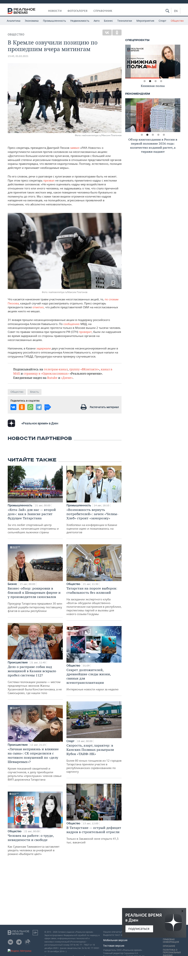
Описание (169, 946)
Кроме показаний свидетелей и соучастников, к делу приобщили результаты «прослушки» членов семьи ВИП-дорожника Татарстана (35, 764)
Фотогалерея (78, 10)
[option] (152, 61)
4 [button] (161, 81)
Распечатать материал (104, 407)
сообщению (71, 324)
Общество (177, 20)
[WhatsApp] (30, 407)
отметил (38, 307)
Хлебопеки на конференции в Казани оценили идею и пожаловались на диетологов (92, 521)
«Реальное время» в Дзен (39, 423)
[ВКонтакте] (107, 32)
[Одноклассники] (117, 32)
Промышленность (54, 20)
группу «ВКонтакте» (84, 369)
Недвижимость (79, 20)
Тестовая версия (113, 945)
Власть (34, 391)
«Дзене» (67, 378)
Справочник (102, 10)
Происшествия (18, 662)
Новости (55, 10)
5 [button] (164, 135)
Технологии (124, 20)
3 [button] (155, 81)
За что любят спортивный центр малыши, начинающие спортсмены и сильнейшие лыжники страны (33, 521)
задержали (43, 348)
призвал (49, 180)
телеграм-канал (56, 369)
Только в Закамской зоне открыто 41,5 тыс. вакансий (93, 835)
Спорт (162, 20)
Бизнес (108, 20)
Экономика (32, 20)
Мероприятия (145, 20)
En (176, 11)
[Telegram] (39, 407)
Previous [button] (128, 61)
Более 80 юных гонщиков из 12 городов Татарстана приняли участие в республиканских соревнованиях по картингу (94, 758)
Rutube (52, 378)
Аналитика (13, 20)
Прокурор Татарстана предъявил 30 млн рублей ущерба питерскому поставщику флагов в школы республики (35, 599)
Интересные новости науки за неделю (92, 679)
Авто (97, 20)
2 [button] (150, 81)
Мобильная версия (115, 940)
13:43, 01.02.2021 (18, 56)
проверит (85, 332)
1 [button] (144, 81)
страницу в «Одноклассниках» (46, 373)
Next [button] (177, 61)
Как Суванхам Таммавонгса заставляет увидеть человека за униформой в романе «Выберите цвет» (33, 844)
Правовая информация (171, 940)
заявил (74, 148)
